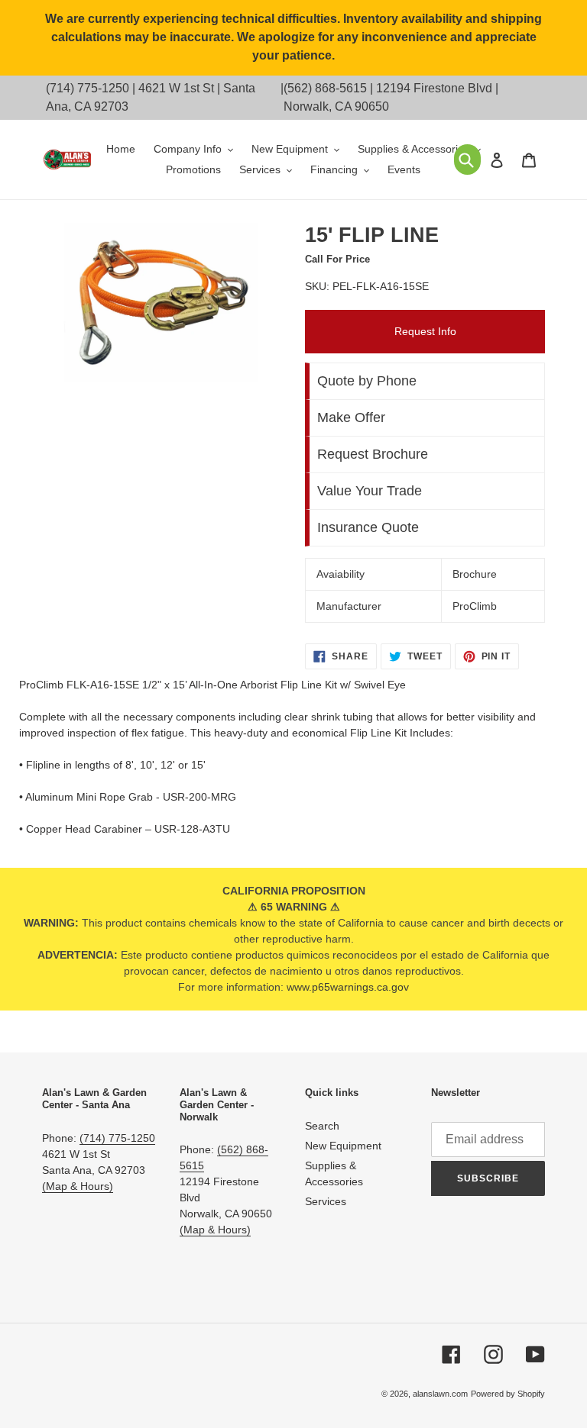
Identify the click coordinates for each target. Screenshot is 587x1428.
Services (325, 1201)
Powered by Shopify (508, 1393)
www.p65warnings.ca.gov (348, 987)
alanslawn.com (440, 1393)
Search (322, 1126)
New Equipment (343, 1145)
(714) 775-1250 (87, 88)
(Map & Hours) (77, 1186)
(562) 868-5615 (325, 88)
